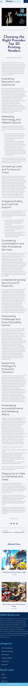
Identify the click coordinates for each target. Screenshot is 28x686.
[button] (11, 523)
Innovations (5, 661)
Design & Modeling (7, 651)
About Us (4, 681)
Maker (9, 1)
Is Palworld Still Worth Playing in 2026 (14, 572)
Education (4, 664)
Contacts (4, 677)
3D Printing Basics (7, 648)
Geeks (16, 1)
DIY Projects (5, 654)
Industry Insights (6, 658)
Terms (3, 674)
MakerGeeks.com (10, 615)
